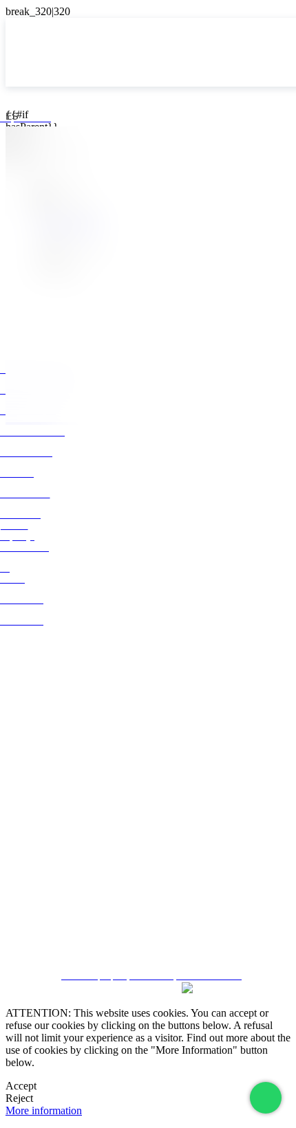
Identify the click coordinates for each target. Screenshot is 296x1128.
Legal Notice (148, 866)
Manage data (148, 940)
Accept (21, 1086)
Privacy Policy (148, 891)
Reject (19, 1098)
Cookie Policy (148, 916)
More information (44, 1110)
